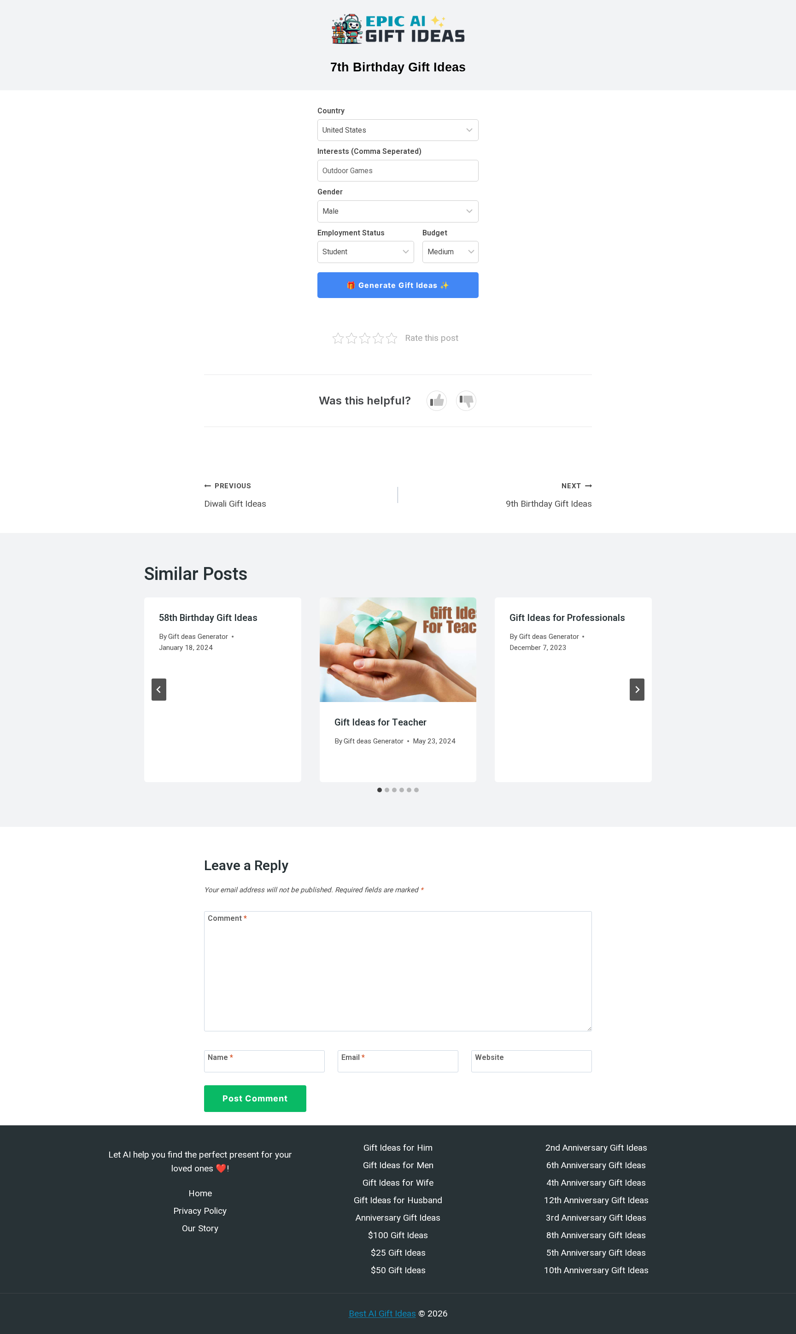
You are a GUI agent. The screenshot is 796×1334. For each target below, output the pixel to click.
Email (353, 1057)
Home (200, 1193)
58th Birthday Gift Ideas (208, 618)
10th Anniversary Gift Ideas (596, 1270)
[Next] (637, 690)
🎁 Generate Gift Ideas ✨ (398, 285)
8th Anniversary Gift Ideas (596, 1235)
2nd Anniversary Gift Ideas (596, 1147)
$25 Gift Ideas (398, 1252)
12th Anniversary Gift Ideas (596, 1200)
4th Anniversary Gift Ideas (596, 1182)
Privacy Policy (200, 1210)
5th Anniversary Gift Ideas (596, 1252)
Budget (434, 232)
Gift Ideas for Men (398, 1165)
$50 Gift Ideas (398, 1270)
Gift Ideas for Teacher (380, 722)
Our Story (200, 1228)
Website (489, 1057)
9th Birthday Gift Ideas (549, 495)
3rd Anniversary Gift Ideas (596, 1217)
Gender (330, 191)
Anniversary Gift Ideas (398, 1217)
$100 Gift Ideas (398, 1235)
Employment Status (351, 232)
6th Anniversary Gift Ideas (596, 1165)
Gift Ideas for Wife (398, 1182)
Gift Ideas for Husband (398, 1200)
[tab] (379, 790)
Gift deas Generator (198, 636)
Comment (227, 918)
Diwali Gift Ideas (235, 495)
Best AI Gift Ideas (382, 1313)
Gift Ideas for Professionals (567, 618)
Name (220, 1057)
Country (331, 110)
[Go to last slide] (159, 690)
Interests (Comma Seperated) (369, 151)
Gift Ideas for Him (398, 1147)
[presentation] (398, 649)
